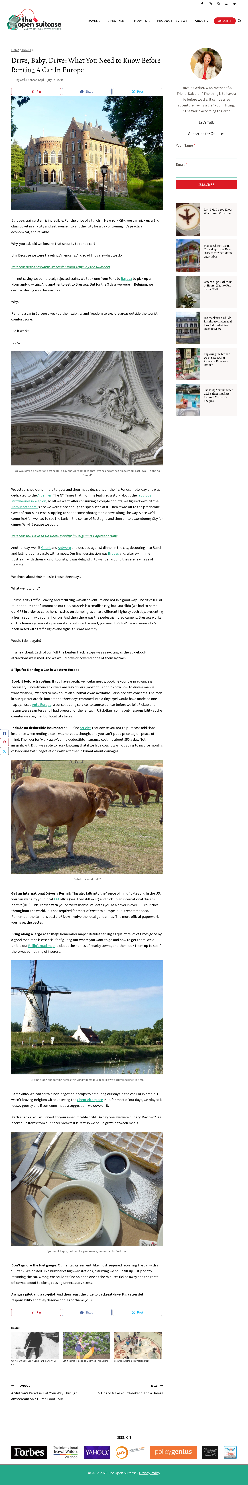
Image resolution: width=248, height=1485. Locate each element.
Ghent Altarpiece (90, 1099)
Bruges (113, 553)
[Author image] (13, 80)
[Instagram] (210, 4)
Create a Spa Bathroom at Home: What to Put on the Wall (218, 285)
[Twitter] (234, 4)
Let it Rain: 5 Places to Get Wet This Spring (86, 1361)
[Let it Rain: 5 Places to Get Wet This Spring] (86, 1345)
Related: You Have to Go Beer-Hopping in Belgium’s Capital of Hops (64, 536)
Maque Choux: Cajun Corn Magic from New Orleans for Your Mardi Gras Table (218, 251)
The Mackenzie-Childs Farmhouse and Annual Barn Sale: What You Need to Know (218, 323)
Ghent (46, 547)
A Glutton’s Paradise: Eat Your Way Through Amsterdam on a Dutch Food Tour (44, 1393)
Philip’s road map (41, 945)
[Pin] (4, 742)
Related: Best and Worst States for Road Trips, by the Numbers (60, 267)
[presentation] (188, 219)
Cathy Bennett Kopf (32, 80)
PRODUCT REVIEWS (172, 21)
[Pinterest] (218, 4)
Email (181, 164)
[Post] (4, 751)
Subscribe (224, 21)
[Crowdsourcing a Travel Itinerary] (138, 1345)
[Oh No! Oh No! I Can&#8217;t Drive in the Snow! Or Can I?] (35, 1345)
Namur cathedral (24, 507)
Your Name (185, 145)
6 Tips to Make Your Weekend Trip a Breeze (130, 1390)
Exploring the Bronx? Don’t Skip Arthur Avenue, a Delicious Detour (217, 359)
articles (85, 728)
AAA (56, 899)
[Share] (4, 733)
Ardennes (44, 495)
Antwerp (64, 547)
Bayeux (126, 278)
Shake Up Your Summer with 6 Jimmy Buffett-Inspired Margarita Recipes (218, 395)
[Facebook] (202, 4)
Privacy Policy (149, 1473)
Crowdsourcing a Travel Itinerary (131, 1361)
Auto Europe (41, 704)
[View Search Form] (239, 21)
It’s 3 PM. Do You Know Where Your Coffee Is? (218, 211)
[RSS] (226, 4)
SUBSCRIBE (206, 184)
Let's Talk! (207, 122)
